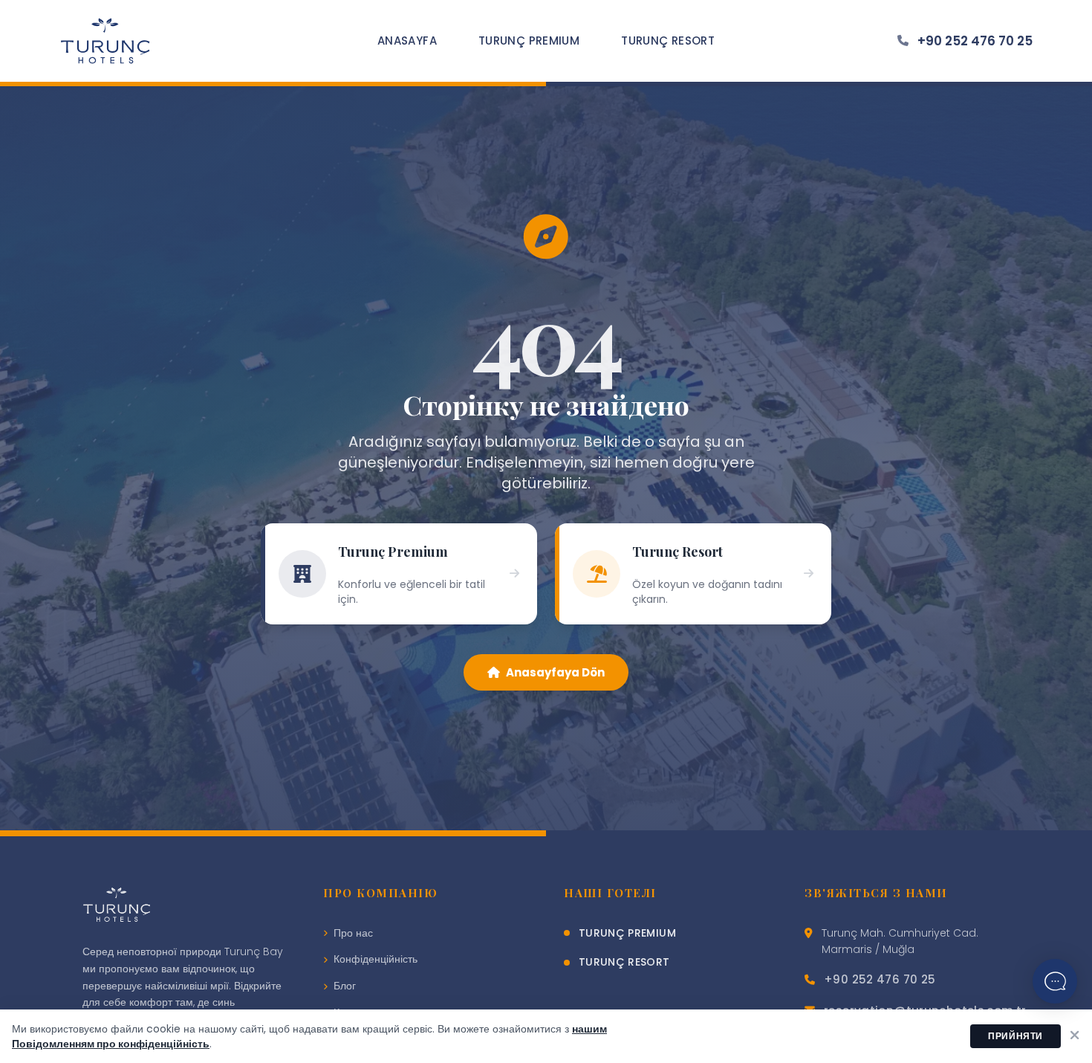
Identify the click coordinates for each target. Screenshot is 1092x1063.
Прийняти (1015, 1036)
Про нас (353, 932)
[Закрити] (1075, 1036)
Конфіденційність (375, 958)
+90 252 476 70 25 (975, 41)
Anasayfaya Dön (555, 672)
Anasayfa (407, 40)
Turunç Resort (668, 40)
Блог (345, 985)
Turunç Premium (528, 40)
